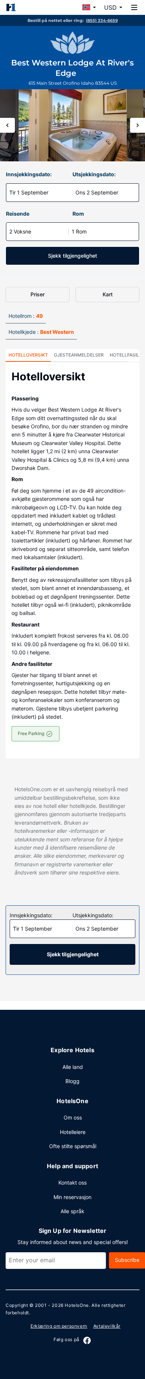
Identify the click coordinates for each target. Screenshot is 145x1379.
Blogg (72, 1081)
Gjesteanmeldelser (79, 355)
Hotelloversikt (28, 355)
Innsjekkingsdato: (29, 174)
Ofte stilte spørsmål (72, 1146)
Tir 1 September (28, 192)
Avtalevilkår (106, 1326)
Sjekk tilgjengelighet (72, 255)
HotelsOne (76, 1305)
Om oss (73, 1117)
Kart (108, 294)
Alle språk (72, 1211)
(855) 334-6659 (102, 20)
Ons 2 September (96, 192)
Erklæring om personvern (58, 1326)
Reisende (17, 213)
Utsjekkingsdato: (94, 174)
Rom (78, 213)
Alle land (72, 1067)
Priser (37, 294)
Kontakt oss (72, 1182)
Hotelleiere (73, 1132)
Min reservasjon (72, 1197)
